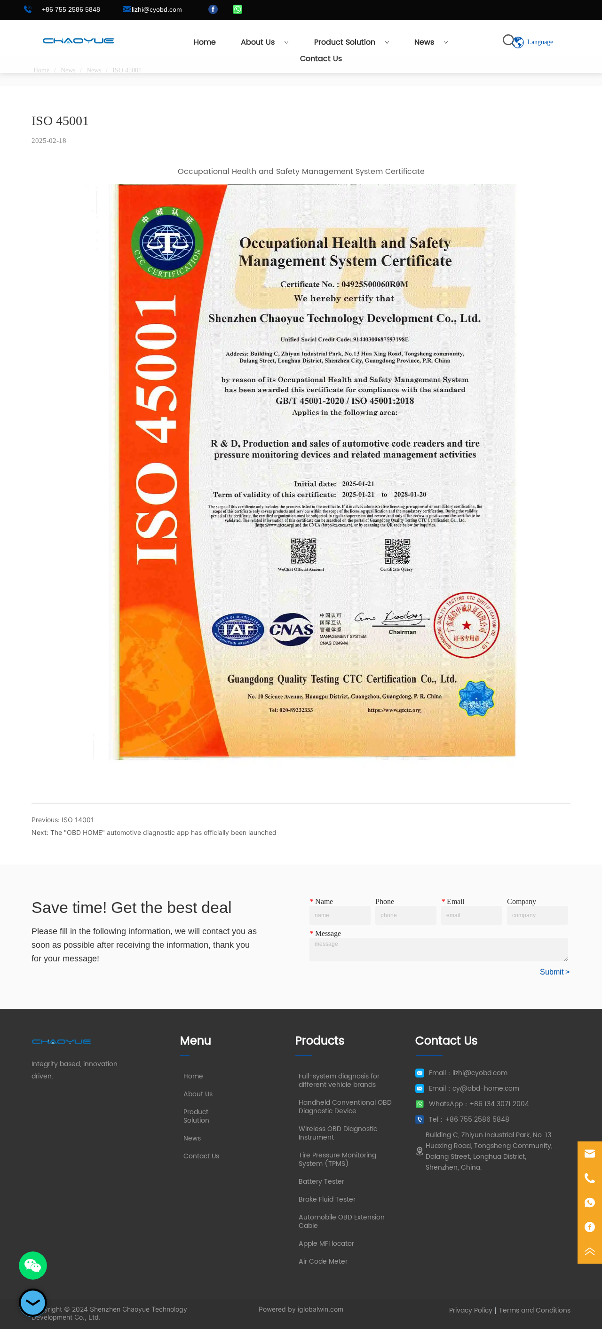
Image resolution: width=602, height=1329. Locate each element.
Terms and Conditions (534, 1310)
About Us (258, 42)
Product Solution (344, 42)
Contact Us (321, 59)
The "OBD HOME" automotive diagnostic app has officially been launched (163, 832)
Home (205, 42)
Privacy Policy (470, 1310)
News (424, 42)
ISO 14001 (78, 820)
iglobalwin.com (320, 1309)
